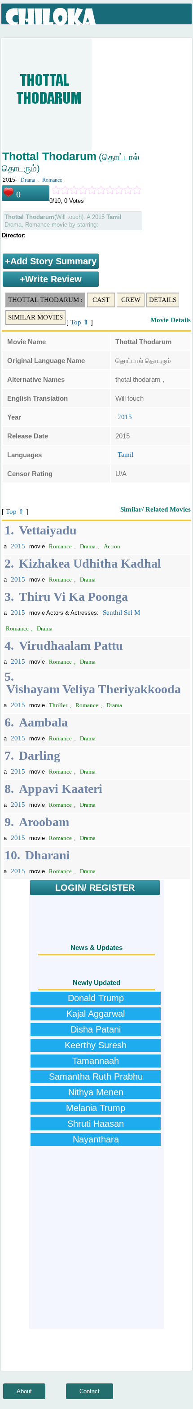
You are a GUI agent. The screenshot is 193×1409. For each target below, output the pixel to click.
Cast (101, 299)
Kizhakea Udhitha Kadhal (90, 563)
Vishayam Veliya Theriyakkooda (93, 689)
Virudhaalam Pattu (71, 645)
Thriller (58, 705)
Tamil (125, 454)
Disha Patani (95, 1029)
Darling (39, 755)
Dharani (47, 855)
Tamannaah (95, 1061)
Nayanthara (96, 1139)
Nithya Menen (95, 1092)
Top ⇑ (79, 322)
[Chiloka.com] (51, 17)
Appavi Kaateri (60, 789)
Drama (28, 180)
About (24, 1391)
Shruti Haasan (95, 1124)
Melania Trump (95, 1108)
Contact (89, 1391)
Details (162, 299)
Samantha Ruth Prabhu (96, 1076)
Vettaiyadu (48, 530)
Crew (130, 299)
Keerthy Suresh (96, 1045)
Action (112, 546)
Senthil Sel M (121, 612)
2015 (125, 416)
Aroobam (44, 822)
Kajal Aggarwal (95, 1014)
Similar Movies (35, 317)
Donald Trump (96, 998)
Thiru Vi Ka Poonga (73, 597)
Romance (52, 180)
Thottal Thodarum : (45, 299)
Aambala (43, 722)
